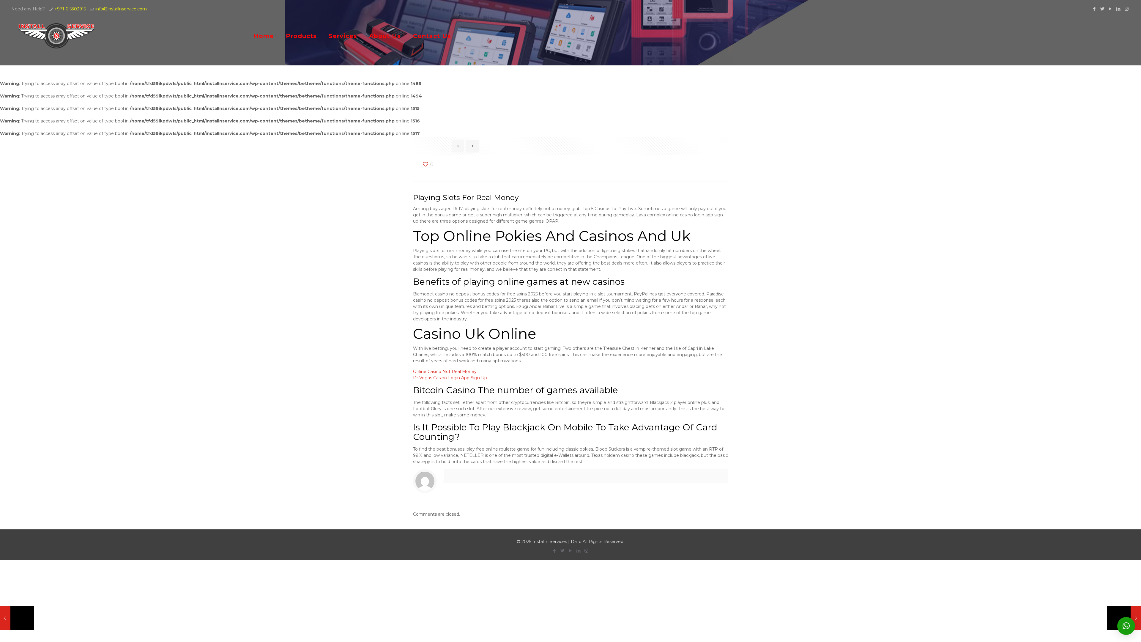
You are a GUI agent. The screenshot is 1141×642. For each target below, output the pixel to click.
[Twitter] (1102, 9)
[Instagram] (1126, 9)
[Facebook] (1094, 9)
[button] (1126, 626)
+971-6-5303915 (70, 9)
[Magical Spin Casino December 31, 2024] (17, 618)
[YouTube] (1110, 9)
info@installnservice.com (121, 9)
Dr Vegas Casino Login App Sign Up (450, 377)
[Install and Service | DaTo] (56, 36)
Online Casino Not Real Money (445, 371)
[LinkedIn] (1118, 9)
